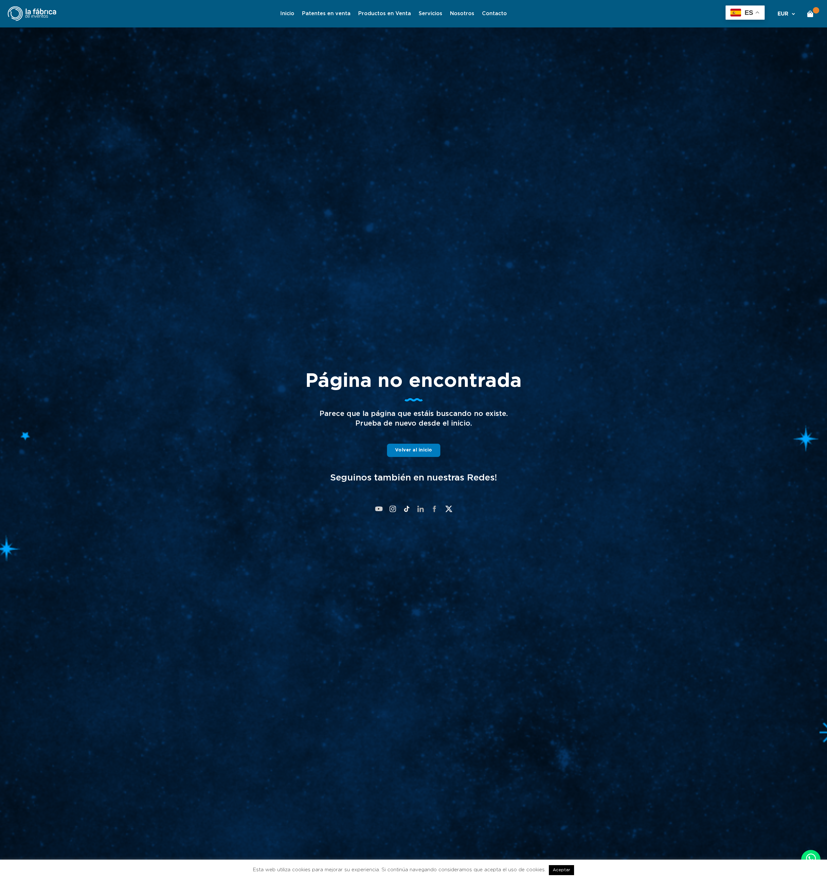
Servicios (430, 13)
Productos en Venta (384, 13)
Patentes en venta (326, 13)
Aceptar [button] (561, 870)
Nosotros (462, 13)
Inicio (287, 13)
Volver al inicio (413, 450)
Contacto (494, 13)
